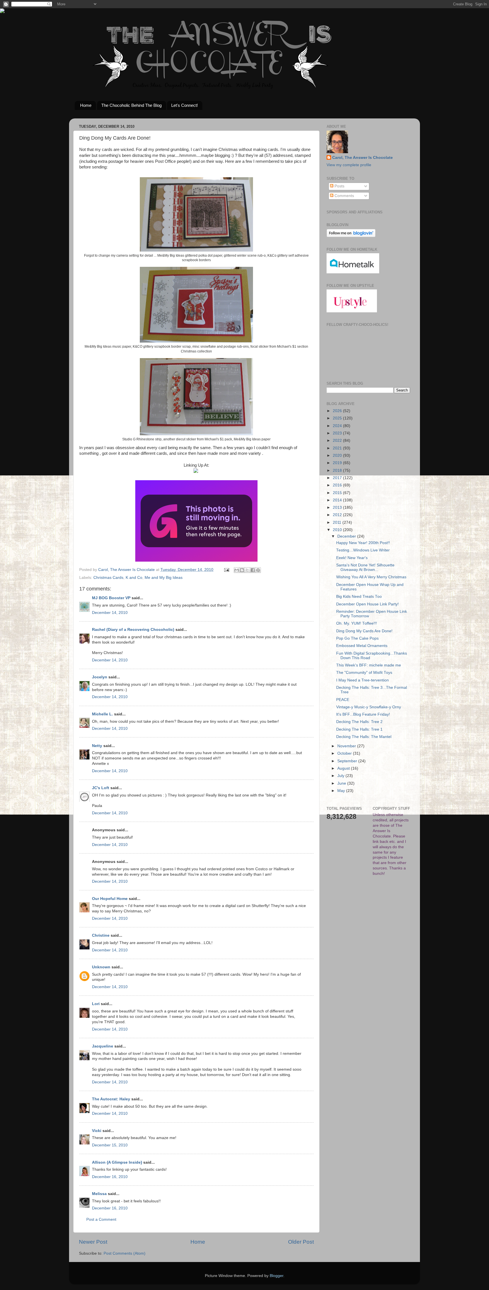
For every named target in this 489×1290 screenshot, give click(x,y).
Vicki (96, 1131)
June (342, 783)
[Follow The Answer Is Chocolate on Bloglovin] (351, 236)
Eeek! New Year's (352, 558)
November (347, 746)
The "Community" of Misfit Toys (364, 672)
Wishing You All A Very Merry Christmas (371, 577)
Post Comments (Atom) (124, 1253)
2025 (338, 418)
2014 (338, 500)
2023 (338, 433)
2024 (338, 426)
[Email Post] (226, 570)
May (341, 791)
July (341, 776)
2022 (338, 440)
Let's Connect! (184, 105)
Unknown (101, 967)
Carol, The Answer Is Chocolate (362, 157)
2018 (338, 470)
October (345, 753)
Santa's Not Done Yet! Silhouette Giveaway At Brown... (365, 567)
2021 (338, 448)
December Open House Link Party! (367, 604)
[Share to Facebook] (253, 570)
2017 (338, 478)
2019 (338, 463)
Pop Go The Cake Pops (357, 638)
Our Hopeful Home (110, 899)
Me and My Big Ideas (164, 577)
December (347, 536)
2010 (338, 530)
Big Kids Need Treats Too (359, 596)
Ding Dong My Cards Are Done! (364, 631)
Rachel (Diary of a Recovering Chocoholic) (133, 629)
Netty (97, 746)
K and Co (134, 577)
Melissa (99, 1194)
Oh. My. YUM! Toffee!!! (356, 623)
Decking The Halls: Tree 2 (359, 722)
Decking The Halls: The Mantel (363, 737)
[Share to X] (247, 570)
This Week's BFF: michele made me (368, 665)
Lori (96, 1004)
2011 (337, 522)
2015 (338, 493)
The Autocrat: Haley (111, 1099)
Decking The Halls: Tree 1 (359, 729)
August (344, 768)
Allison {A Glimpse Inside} (117, 1162)
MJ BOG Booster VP (111, 598)
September (347, 761)
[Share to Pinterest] (258, 570)
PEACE (342, 700)
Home (85, 105)
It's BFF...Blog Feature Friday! (363, 714)
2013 (338, 507)
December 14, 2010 (110, 613)
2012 (338, 515)
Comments (343, 196)
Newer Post (93, 1242)
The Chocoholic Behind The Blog (131, 105)
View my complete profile (349, 165)
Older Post (301, 1242)
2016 (338, 485)
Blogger (276, 1276)
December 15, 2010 (110, 1145)
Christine (101, 935)
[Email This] (236, 570)
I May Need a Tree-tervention (362, 680)
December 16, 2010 (110, 1177)
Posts (338, 186)
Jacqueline (102, 1046)
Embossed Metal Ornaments (361, 646)
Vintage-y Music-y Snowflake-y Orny (368, 707)
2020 (338, 455)
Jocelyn (99, 677)
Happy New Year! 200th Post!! (363, 543)
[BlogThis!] (242, 570)
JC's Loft (100, 788)
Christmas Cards (108, 577)
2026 (338, 411)
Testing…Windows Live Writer (363, 550)
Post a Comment (101, 1219)
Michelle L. (102, 714)
